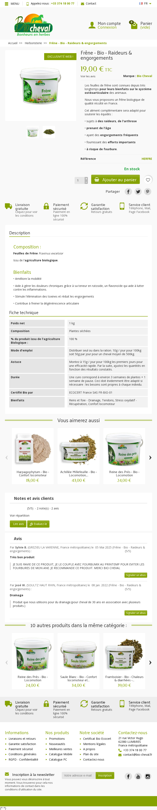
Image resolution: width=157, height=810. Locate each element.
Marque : (129, 76)
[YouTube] (138, 776)
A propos (89, 749)
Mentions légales (94, 744)
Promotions (57, 739)
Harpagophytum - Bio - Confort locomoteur (33, 473)
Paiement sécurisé (21, 749)
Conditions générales (22, 754)
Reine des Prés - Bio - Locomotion (124, 473)
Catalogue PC (58, 759)
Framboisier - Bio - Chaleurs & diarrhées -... (124, 678)
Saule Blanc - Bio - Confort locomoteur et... (78, 678)
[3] (18, 509)
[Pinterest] (147, 191)
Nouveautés (57, 744)
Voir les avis (88, 76)
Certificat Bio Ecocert (97, 739)
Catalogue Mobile (60, 754)
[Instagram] (147, 776)
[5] (25, 509)
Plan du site (91, 754)
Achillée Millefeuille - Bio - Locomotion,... (78, 473)
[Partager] (128, 191)
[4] (21, 509)
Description (19, 232)
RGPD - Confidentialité (23, 759)
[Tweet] (138, 191)
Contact (91, 3)
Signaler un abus (136, 575)
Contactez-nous (93, 759)
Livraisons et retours (22, 739)
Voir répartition (19, 515)
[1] (11, 509)
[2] (14, 509)
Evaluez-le (40, 524)
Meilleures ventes (60, 749)
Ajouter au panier (119, 179)
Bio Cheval (144, 76)
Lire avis (18, 524)
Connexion (107, 27)
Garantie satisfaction (22, 744)
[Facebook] (128, 776)
